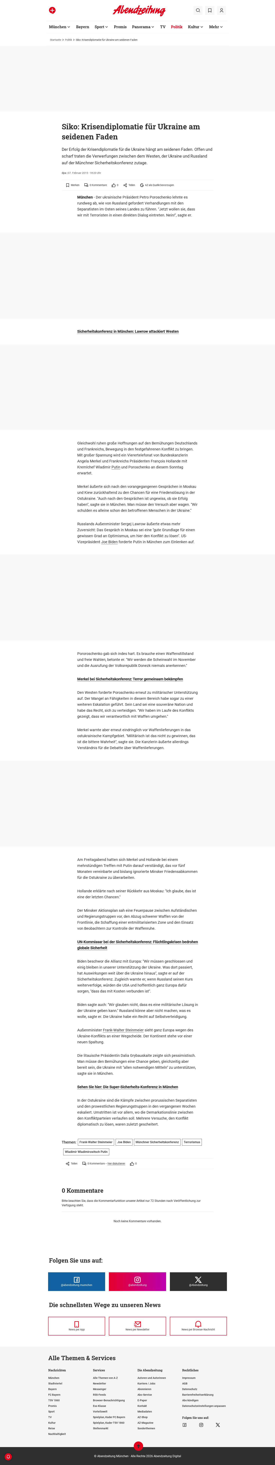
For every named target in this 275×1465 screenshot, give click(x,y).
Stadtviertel (55, 1383)
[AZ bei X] (218, 1425)
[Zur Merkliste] (209, 10)
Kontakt (142, 1405)
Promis (120, 26)
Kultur (193, 26)
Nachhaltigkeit (57, 1433)
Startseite (55, 39)
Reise (51, 1428)
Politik (177, 26)
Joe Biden (109, 542)
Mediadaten (145, 1411)
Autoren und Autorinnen (152, 1377)
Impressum (188, 1377)
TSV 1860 (54, 1400)
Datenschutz (189, 1389)
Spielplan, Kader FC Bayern (109, 1417)
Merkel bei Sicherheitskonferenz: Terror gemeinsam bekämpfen (130, 679)
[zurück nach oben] (138, 1447)
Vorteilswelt (100, 1411)
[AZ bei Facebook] (184, 1425)
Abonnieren (144, 1389)
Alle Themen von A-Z (105, 1377)
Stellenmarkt (100, 1428)
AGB (184, 1383)
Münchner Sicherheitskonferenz (157, 1142)
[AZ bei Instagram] (201, 1425)
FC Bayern (54, 1394)
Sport (99, 26)
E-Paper (142, 1400)
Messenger (99, 1389)
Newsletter (99, 1383)
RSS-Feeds (99, 1394)
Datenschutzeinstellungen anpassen (204, 1405)
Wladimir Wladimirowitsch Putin (86, 1152)
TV (163, 26)
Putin (115, 467)
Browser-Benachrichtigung (109, 1400)
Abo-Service (145, 1394)
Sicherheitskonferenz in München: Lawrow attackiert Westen (128, 331)
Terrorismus (192, 1142)
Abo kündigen (190, 1400)
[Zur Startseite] (139, 15)
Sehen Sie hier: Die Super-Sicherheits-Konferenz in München (127, 1087)
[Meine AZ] (221, 10)
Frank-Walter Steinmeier (123, 1030)
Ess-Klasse (99, 1405)
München (57, 26)
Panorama (141, 26)
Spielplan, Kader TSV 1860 (108, 1422)
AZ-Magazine (145, 1422)
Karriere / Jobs (146, 1383)
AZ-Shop (143, 1417)
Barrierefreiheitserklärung (197, 1394)
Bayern (82, 26)
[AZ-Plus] (52, 10)
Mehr (214, 26)
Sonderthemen (146, 1428)
